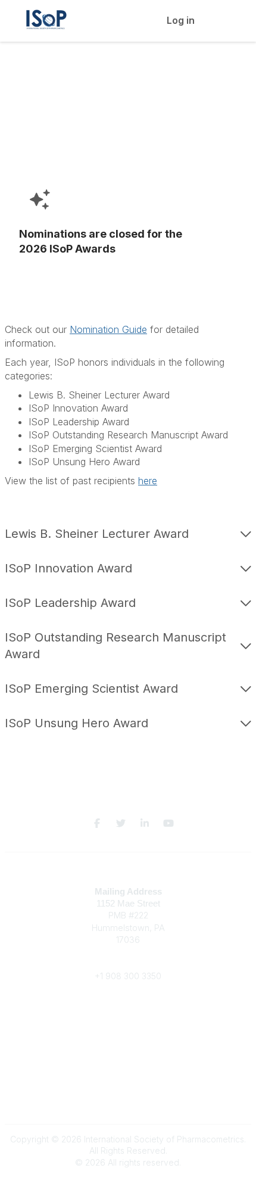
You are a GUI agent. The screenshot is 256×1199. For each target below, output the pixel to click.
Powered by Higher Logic (128, 1183)
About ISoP (128, 1045)
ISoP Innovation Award (68, 568)
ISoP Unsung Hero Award (76, 723)
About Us (128, 1081)
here (147, 481)
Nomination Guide (108, 329)
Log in (181, 20)
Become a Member (128, 1022)
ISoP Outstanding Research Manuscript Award (115, 645)
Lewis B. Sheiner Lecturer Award (97, 534)
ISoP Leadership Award (70, 603)
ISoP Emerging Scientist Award (91, 688)
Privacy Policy (128, 1099)
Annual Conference (128, 1033)
